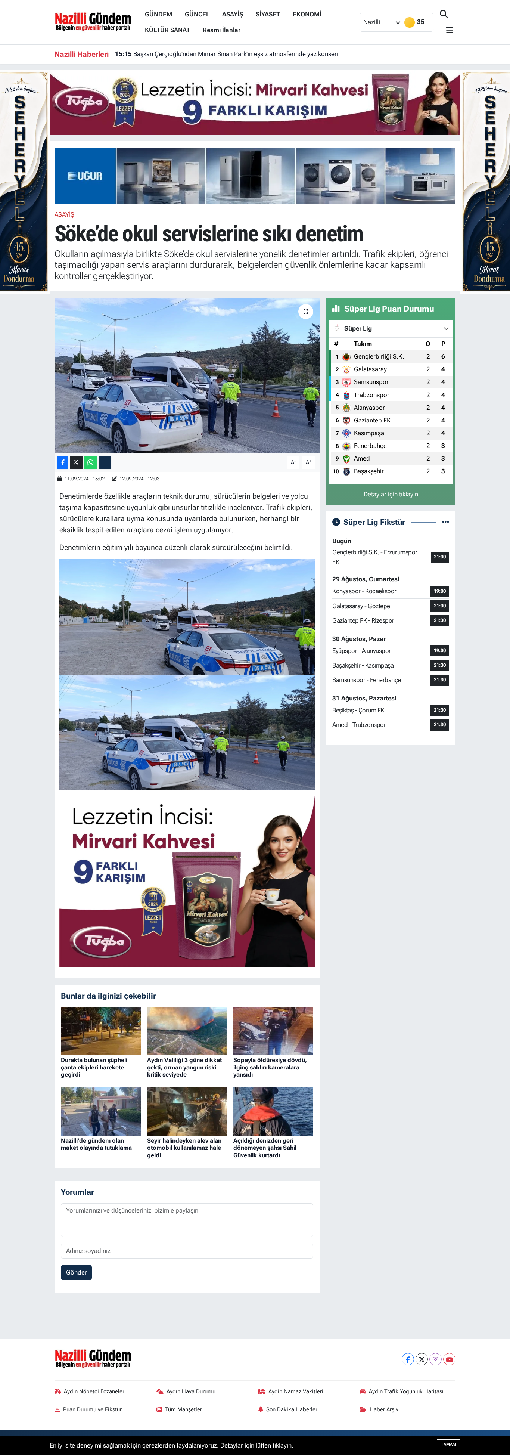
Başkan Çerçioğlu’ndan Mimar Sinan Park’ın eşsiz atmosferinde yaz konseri (226, 54)
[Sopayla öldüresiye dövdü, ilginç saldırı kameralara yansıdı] (273, 1030)
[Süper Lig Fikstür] (445, 522)
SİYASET (268, 14)
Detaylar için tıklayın (391, 494)
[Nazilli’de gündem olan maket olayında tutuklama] (101, 1111)
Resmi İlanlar (221, 30)
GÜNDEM (158, 14)
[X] (422, 1359)
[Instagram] (435, 1359)
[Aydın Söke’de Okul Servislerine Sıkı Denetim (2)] (187, 616)
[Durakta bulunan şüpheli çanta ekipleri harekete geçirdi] (101, 1030)
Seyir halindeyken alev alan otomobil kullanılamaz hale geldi (184, 1147)
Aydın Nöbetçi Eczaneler (94, 1391)
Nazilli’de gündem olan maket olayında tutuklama (96, 1144)
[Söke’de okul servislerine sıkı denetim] (187, 375)
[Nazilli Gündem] (97, 21)
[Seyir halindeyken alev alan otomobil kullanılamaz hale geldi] (187, 1111)
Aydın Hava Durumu (191, 1391)
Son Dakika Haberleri (292, 1409)
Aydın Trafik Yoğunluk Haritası (406, 1391)
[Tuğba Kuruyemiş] (255, 101)
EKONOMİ (307, 14)
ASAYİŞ (232, 14)
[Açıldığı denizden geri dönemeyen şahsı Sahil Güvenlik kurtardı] (273, 1111)
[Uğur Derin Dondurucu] (265, 175)
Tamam (448, 1444)
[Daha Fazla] (105, 462)
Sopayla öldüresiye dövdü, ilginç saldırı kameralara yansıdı (270, 1067)
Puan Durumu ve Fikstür (92, 1409)
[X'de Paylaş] (76, 462)
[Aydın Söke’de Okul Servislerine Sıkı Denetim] (187, 731)
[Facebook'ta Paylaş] (62, 462)
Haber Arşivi (385, 1409)
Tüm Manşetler (183, 1409)
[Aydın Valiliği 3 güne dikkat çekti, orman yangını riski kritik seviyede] (187, 1030)
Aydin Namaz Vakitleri (295, 1391)
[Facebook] (408, 1359)
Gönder (76, 1272)
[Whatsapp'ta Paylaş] (90, 462)
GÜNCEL (197, 14)
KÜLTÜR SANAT (167, 30)
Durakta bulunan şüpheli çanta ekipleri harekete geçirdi (94, 1067)
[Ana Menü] (446, 30)
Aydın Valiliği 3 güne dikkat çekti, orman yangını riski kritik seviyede (184, 1067)
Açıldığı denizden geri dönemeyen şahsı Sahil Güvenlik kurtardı (264, 1147)
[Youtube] (449, 1359)
